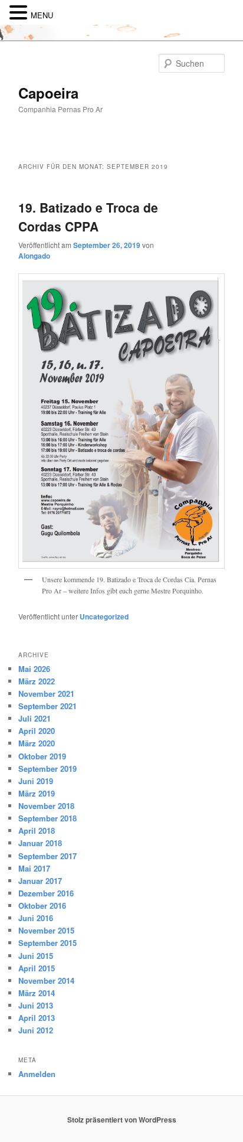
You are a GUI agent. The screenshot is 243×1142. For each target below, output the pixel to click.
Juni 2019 (35, 781)
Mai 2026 (34, 668)
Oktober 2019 (42, 756)
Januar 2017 (40, 880)
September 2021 (47, 706)
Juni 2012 (35, 1030)
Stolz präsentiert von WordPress (121, 1119)
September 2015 (47, 942)
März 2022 (36, 681)
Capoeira (48, 93)
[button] (20, 12)
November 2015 (46, 930)
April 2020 (36, 730)
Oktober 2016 (42, 905)
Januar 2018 (40, 843)
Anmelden (36, 1073)
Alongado (34, 255)
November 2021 (46, 693)
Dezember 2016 (46, 893)
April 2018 (36, 830)
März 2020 (36, 743)
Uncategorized (104, 616)
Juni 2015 (35, 955)
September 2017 (47, 856)
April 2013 (36, 1017)
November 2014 (46, 980)
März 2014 (36, 993)
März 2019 (36, 793)
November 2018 (46, 805)
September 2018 (47, 818)
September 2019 (47, 768)
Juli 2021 (34, 718)
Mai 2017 (34, 868)
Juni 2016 (35, 918)
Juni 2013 (35, 1005)
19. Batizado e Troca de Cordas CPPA (88, 216)
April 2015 (36, 968)
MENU (42, 15)
